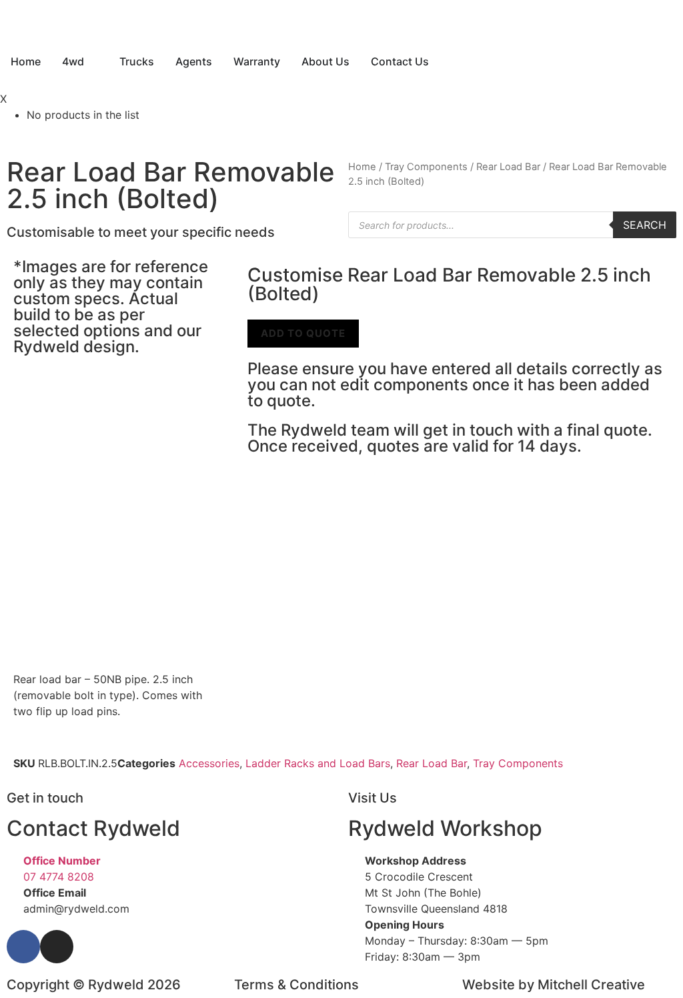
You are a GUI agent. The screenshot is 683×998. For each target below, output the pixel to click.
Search (644, 224)
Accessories (209, 763)
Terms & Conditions (296, 985)
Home (362, 167)
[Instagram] (56, 946)
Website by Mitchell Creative (553, 985)
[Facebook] (23, 946)
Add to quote (303, 333)
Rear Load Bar (508, 167)
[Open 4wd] (92, 61)
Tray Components (426, 167)
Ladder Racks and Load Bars (317, 763)
